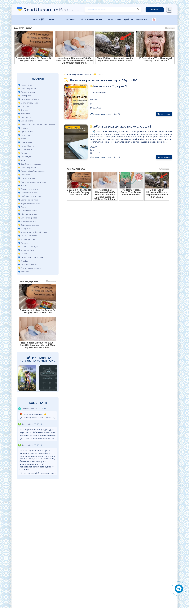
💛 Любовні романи (27, 88)
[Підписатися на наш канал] (153, 20)
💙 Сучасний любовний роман (32, 171)
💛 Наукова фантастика (29, 203)
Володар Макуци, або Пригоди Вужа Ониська (39, 418)
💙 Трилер (23, 243)
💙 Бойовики (24, 113)
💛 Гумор (22, 139)
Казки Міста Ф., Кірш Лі (110, 86)
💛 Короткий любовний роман (32, 182)
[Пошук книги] (137, 9)
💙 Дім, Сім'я (23, 106)
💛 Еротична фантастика (29, 268)
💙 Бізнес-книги (25, 121)
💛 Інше (21, 160)
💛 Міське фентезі (26, 239)
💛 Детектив (24, 175)
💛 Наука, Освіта (26, 146)
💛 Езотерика (24, 96)
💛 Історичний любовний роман (33, 232)
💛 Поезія (22, 153)
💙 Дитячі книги (25, 149)
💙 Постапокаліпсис (27, 264)
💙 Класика (23, 128)
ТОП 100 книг (67, 19)
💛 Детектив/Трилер (27, 218)
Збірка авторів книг (91, 19)
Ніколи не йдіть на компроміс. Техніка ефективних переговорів (39, 439)
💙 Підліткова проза (27, 214)
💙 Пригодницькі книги (28, 99)
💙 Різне (22, 207)
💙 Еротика (23, 185)
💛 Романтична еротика (29, 189)
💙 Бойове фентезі (27, 221)
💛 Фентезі (23, 110)
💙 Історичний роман (28, 236)
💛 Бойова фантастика (28, 225)
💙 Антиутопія (24, 228)
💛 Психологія (24, 117)
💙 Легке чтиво (25, 85)
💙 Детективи (24, 135)
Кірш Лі (116, 114)
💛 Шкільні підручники (28, 103)
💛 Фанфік (23, 261)
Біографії (38, 19)
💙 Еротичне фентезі (28, 200)
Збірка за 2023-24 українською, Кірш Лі (122, 126)
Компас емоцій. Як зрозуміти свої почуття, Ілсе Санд (39, 473)
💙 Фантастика (25, 142)
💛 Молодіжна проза (27, 210)
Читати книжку (164, 114)
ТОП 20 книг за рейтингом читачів (127, 19)
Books (51, 9)
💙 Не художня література (30, 257)
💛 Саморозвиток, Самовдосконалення (36, 124)
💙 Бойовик (23, 272)
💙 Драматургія (25, 157)
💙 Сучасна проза (26, 92)
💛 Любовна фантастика (29, 196)
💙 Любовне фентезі (27, 193)
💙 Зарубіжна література (29, 164)
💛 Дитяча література (28, 246)
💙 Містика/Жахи (26, 250)
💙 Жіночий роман (26, 178)
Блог (52, 19)
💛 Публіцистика (25, 131)
